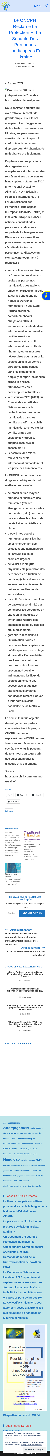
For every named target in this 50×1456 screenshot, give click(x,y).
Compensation (27, 1144)
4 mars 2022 (15, 83)
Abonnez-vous (32, 913)
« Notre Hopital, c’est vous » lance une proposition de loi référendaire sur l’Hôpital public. (25, 1007)
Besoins (6, 1139)
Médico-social (25, 1166)
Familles (35, 1149)
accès (33, 1128)
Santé (39, 1175)
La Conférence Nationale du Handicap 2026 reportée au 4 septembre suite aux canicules (22, 1277)
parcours (6, 1171)
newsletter (41, 1166)
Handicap (11, 1159)
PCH (11, 1171)
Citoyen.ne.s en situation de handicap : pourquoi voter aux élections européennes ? (13, 879)
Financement (8, 1154)
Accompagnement (16, 1128)
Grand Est (28, 1154)
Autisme (23, 1133)
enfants (22, 1149)
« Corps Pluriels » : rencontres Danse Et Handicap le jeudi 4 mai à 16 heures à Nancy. (25, 974)
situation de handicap (12, 1186)
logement (32, 1160)
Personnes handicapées (22, 1171)
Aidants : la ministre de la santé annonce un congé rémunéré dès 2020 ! (25, 991)
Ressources (30, 1176)
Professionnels (9, 1176)
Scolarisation (7, 1181)
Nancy (34, 1166)
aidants (39, 1128)
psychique (21, 1176)
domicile (38, 1143)
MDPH (39, 1160)
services (18, 1181)
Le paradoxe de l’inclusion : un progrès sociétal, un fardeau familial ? (22, 1226)
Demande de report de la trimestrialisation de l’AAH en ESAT (22, 1262)
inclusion (24, 1160)
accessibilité (14, 1123)
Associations (11, 1133)
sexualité (26, 1181)
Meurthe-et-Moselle (11, 1166)
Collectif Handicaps (11, 1144)
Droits (7, 1148)
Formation (18, 1154)
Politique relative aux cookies (31, 1445)
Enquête (29, 1149)
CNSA (13, 1138)
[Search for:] (46, 6)
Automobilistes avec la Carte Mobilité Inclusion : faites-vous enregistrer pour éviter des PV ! (23, 1292)
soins (25, 1186)
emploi (15, 1149)
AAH (4, 1123)
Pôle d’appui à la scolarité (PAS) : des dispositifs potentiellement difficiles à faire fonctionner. (25, 1024)
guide (35, 1154)
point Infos (37, 1171)
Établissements (34, 1186)
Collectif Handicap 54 (26, 1139)
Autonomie (34, 1133)
